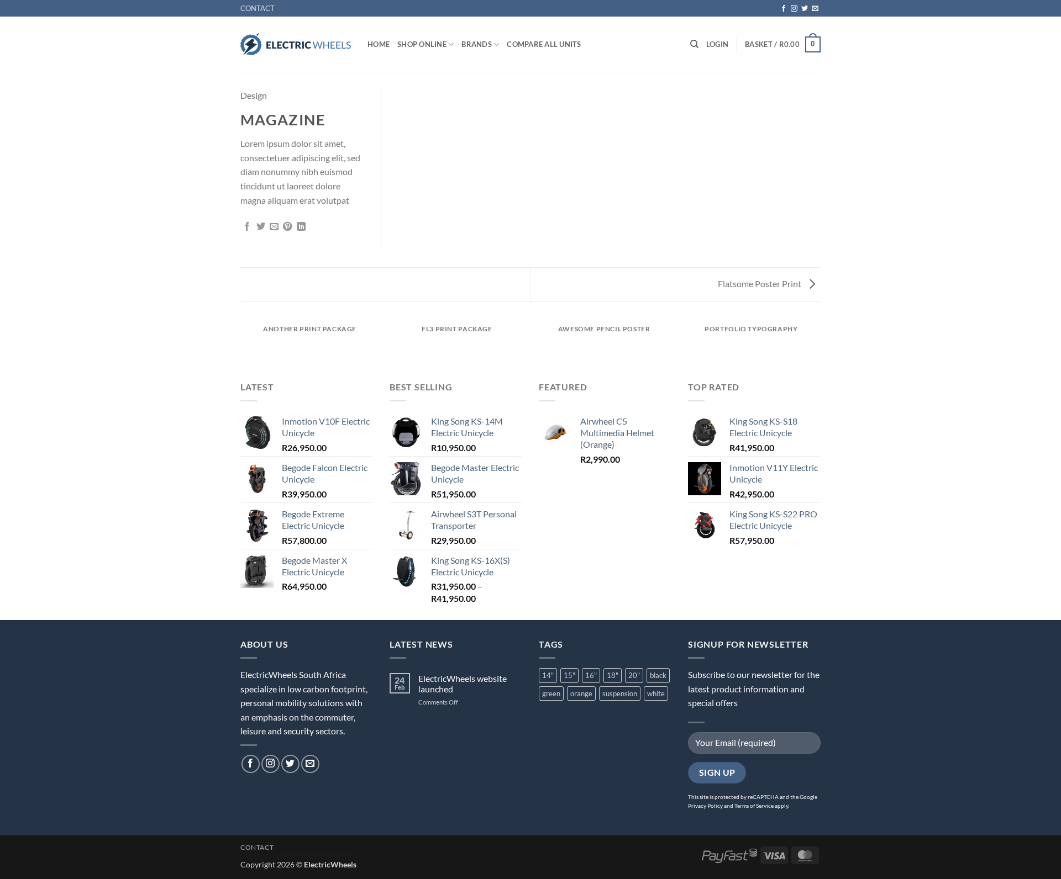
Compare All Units (544, 44)
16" (591, 675)
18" (612, 675)
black (658, 675)
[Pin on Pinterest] (287, 227)
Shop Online (422, 44)
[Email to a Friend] (274, 227)
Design (253, 95)
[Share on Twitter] (260, 227)
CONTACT (257, 8)
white (656, 693)
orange (581, 693)
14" (548, 675)
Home (378, 44)
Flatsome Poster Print (760, 283)
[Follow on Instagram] (794, 9)
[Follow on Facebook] (783, 9)
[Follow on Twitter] (804, 9)
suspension (619, 693)
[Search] (694, 44)
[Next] (819, 339)
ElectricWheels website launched (462, 683)
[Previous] (242, 339)
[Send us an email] (815, 9)
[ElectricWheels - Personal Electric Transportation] (295, 44)
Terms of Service (754, 805)
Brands (476, 44)
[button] (717, 44)
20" (634, 675)
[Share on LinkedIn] (301, 227)
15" (569, 675)
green (551, 693)
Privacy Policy (705, 805)
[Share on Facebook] (247, 227)
